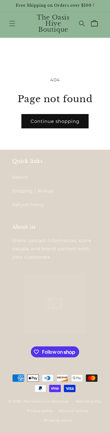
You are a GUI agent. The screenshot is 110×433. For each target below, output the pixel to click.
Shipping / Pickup (32, 191)
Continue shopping (55, 121)
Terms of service (74, 411)
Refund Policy (28, 204)
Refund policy (88, 401)
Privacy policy (40, 411)
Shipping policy (58, 420)
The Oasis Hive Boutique (46, 401)
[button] (12, 23)
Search (20, 177)
